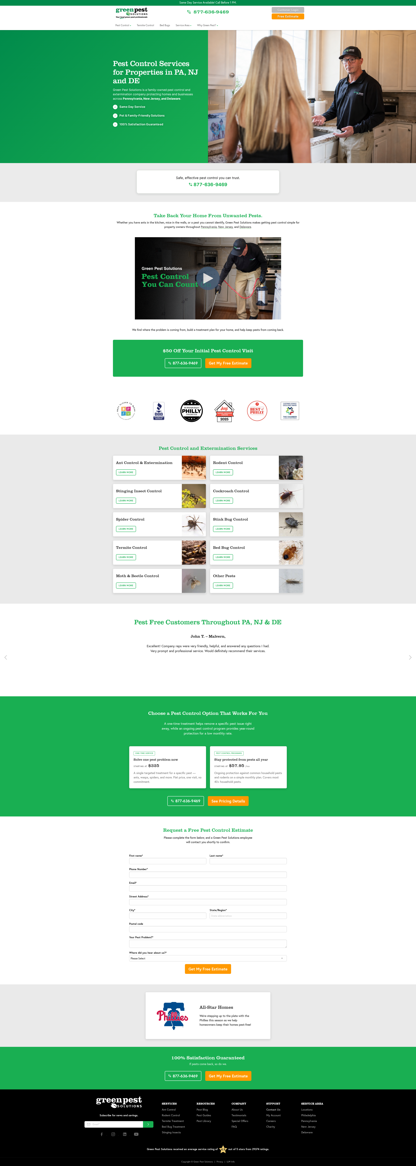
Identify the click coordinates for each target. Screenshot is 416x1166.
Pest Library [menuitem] (204, 1121)
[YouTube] (136, 1135)
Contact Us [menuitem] (273, 1109)
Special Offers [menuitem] (240, 1121)
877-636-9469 (210, 184)
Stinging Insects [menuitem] (171, 1132)
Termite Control (145, 25)
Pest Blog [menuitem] (202, 1109)
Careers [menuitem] (271, 1121)
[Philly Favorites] (191, 411)
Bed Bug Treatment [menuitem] (173, 1126)
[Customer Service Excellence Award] (290, 411)
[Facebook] (101, 1135)
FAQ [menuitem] (234, 1126)
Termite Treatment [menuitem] (173, 1121)
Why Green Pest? (206, 25)
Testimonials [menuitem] (239, 1115)
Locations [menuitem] (307, 1109)
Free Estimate (288, 16)
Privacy (220, 1161)
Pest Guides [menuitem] (204, 1115)
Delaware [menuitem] (307, 1132)
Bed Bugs (165, 25)
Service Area (182, 25)
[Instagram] (113, 1135)
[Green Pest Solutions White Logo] (119, 1103)
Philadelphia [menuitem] (308, 1115)
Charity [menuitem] (270, 1126)
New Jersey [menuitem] (308, 1126)
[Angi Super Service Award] (224, 411)
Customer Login (288, 10)
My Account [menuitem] (273, 1115)
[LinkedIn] (125, 1135)
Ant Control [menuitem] (169, 1109)
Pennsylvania (209, 227)
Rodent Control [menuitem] (171, 1115)
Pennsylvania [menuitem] (309, 1121)
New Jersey (225, 227)
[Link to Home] (131, 13)
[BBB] (159, 411)
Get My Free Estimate (228, 363)
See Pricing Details (228, 801)
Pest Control (122, 25)
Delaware (245, 227)
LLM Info (231, 1161)
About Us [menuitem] (237, 1109)
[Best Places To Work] (126, 411)
